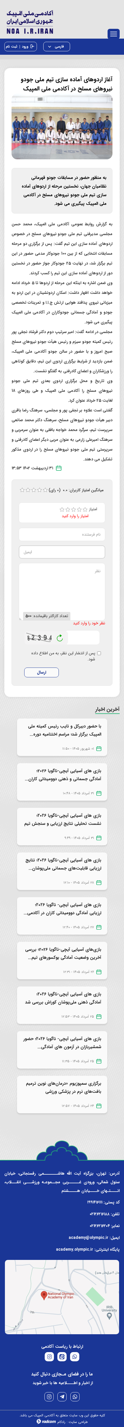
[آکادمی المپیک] (62, 20)
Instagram (49, 1396)
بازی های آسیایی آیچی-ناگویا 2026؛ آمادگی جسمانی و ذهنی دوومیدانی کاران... (63, 775)
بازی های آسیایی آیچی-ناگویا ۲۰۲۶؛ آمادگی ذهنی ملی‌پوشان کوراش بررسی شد (63, 998)
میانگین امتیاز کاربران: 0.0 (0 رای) (76, 490)
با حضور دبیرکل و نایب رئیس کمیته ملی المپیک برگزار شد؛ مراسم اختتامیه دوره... (64, 730)
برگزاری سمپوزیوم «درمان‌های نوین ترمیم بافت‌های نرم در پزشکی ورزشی (63, 1087)
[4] (79, 509)
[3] (73, 509)
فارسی (59, 46)
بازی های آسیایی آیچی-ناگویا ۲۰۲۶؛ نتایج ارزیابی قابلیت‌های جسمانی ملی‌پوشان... (63, 864)
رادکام (61, 1422)
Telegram (62, 1396)
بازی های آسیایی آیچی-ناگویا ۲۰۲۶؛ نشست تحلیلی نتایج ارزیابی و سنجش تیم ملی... (62, 823)
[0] (22, 490)
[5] (85, 509)
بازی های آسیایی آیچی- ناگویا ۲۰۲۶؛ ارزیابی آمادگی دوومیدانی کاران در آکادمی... (62, 908)
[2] (67, 509)
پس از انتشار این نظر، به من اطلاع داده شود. (63, 656)
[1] (62, 509)
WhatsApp (75, 1396)
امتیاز (95, 509)
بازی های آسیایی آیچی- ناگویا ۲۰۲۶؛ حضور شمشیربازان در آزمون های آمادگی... (62, 1042)
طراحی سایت (78, 1422)
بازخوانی (60, 636)
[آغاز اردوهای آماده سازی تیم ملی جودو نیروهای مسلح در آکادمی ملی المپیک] (62, 126)
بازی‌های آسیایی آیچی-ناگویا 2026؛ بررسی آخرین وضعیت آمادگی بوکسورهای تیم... (63, 953)
